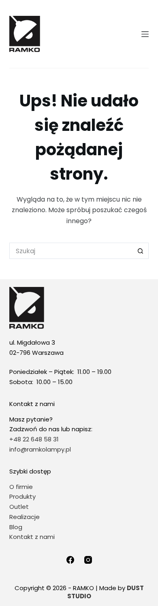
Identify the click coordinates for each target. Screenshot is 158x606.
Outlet (19, 506)
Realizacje (24, 517)
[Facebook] (70, 560)
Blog (15, 527)
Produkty (22, 496)
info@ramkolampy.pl (40, 449)
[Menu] (145, 34)
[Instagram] (88, 560)
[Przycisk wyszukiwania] (140, 251)
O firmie (21, 486)
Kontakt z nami (32, 536)
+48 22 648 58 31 (34, 439)
